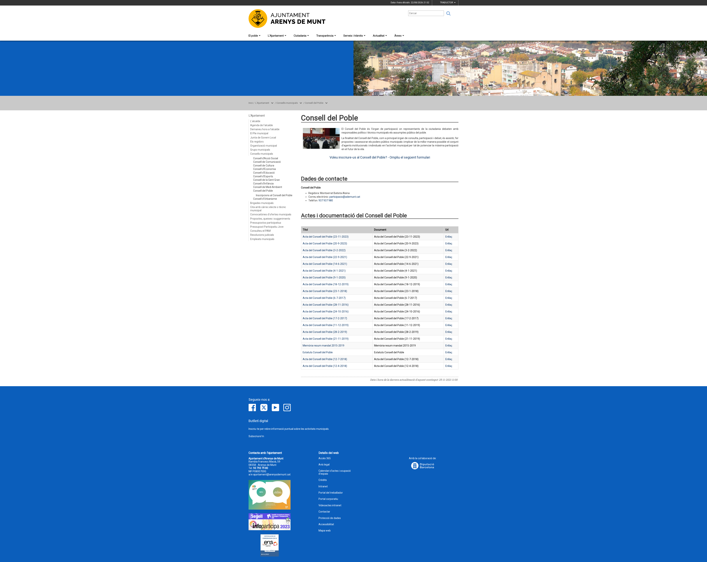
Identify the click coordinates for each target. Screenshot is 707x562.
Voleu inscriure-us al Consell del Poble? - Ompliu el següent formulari (380, 157)
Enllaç (448, 236)
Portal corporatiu (328, 499)
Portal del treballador (331, 492)
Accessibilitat (326, 524)
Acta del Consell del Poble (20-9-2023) (325, 243)
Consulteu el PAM (260, 230)
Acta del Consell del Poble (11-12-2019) (326, 325)
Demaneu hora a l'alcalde (264, 129)
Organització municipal (263, 145)
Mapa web (325, 530)
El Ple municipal (259, 133)
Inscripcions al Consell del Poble (274, 195)
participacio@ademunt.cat (344, 196)
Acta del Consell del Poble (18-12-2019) (326, 284)
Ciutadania (300, 35)
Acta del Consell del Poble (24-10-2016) (326, 311)
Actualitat (378, 35)
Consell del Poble (314, 103)
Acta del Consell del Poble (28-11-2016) (326, 304)
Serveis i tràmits (353, 35)
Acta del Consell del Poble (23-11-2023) (326, 236)
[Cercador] (447, 13)
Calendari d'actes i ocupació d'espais (335, 472)
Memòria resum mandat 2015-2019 (323, 345)
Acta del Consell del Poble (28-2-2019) (325, 331)
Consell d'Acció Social (265, 158)
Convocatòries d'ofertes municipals (270, 214)
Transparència (324, 35)
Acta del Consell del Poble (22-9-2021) (325, 257)
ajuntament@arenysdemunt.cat (272, 474)
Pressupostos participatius (265, 222)
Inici (251, 103)
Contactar (324, 511)
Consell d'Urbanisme (265, 198)
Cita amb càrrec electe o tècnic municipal (268, 209)
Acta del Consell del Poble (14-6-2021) (325, 263)
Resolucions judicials (262, 234)
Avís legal (324, 464)
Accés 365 (325, 458)
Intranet (323, 486)
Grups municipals (260, 149)
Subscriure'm (256, 436)
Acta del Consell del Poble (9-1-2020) (324, 277)
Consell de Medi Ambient (267, 187)
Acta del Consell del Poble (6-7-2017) (324, 297)
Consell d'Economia (264, 169)
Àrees (398, 35)
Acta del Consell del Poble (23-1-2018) (325, 291)
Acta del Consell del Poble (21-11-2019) (326, 338)
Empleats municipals (262, 239)
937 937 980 (326, 200)
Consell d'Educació (264, 172)
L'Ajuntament (276, 35)
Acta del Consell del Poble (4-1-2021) (324, 270)
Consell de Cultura (263, 165)
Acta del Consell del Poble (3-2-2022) (324, 250)
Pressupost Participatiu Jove (267, 226)
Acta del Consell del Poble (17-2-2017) (325, 318)
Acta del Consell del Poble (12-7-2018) (325, 359)
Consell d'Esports (263, 176)
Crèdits (323, 480)
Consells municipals (287, 103)
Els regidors (257, 141)
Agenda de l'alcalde (261, 125)
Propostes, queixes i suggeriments (270, 218)
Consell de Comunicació (267, 161)
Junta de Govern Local (263, 137)
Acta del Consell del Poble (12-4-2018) (325, 365)
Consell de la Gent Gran (266, 179)
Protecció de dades (330, 518)
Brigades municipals (262, 203)
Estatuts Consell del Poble (318, 352)
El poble (253, 35)
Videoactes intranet (330, 505)
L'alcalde (255, 121)
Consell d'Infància (263, 183)
